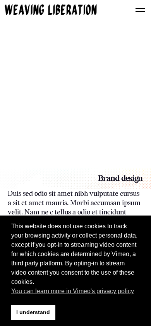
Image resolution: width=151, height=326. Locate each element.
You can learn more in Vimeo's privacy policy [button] (72, 291)
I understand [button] (33, 312)
